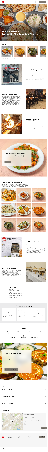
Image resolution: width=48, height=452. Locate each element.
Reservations (19, 2)
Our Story (24, 2)
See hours (38, 428)
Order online (44, 428)
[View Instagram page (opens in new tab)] (3, 448)
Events (29, 2)
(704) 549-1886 (33, 419)
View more (4, 316)
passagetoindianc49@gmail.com (36, 420)
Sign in (37, 2)
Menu (10, 2)
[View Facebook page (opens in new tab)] (2, 448)
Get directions (44, 416)
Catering (14, 2)
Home (9, 436)
